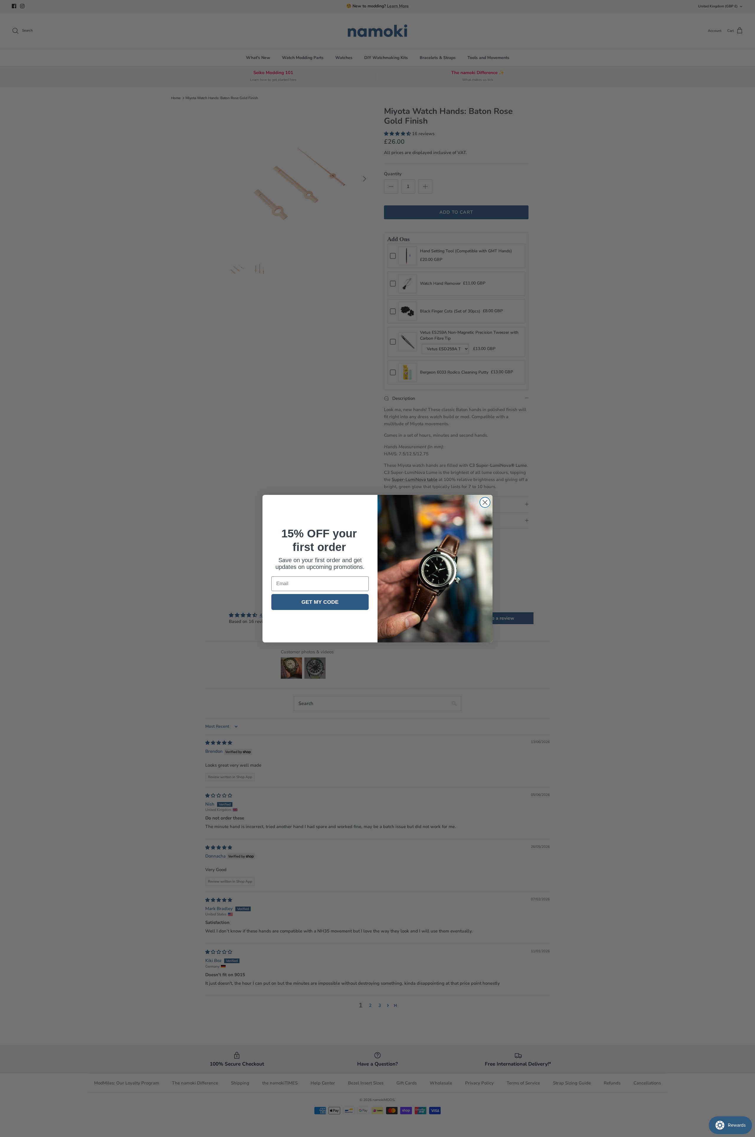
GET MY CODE (320, 602)
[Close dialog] (485, 502)
